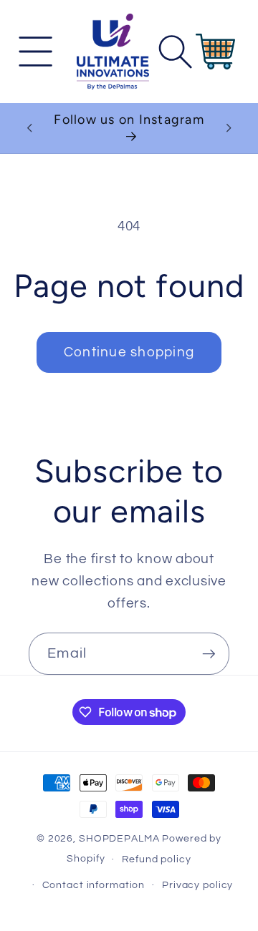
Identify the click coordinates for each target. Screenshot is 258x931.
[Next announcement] (228, 128)
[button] (36, 51)
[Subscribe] (209, 653)
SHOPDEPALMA (119, 839)
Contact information (93, 885)
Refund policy (156, 859)
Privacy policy (197, 885)
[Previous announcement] (29, 128)
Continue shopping (129, 352)
